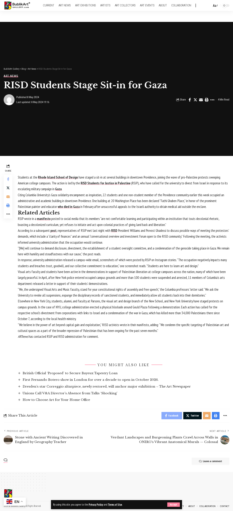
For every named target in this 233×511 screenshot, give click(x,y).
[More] (212, 100)
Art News (11, 76)
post (53, 230)
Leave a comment (212, 461)
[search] (208, 5)
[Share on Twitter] (195, 100)
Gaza (58, 189)
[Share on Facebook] (189, 100)
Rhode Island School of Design (58, 177)
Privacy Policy (96, 504)
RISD (114, 230)
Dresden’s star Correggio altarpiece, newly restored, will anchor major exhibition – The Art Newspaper (107, 386)
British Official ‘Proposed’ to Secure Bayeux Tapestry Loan (70, 373)
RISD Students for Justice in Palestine (106, 183)
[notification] (203, 5)
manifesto (44, 218)
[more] (195, 5)
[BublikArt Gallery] (19, 5)
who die (63, 206)
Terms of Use (115, 504)
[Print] (206, 100)
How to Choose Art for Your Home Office (56, 400)
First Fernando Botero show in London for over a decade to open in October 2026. (91, 380)
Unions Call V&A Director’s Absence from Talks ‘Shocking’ (70, 393)
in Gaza (74, 206)
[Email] (201, 100)
